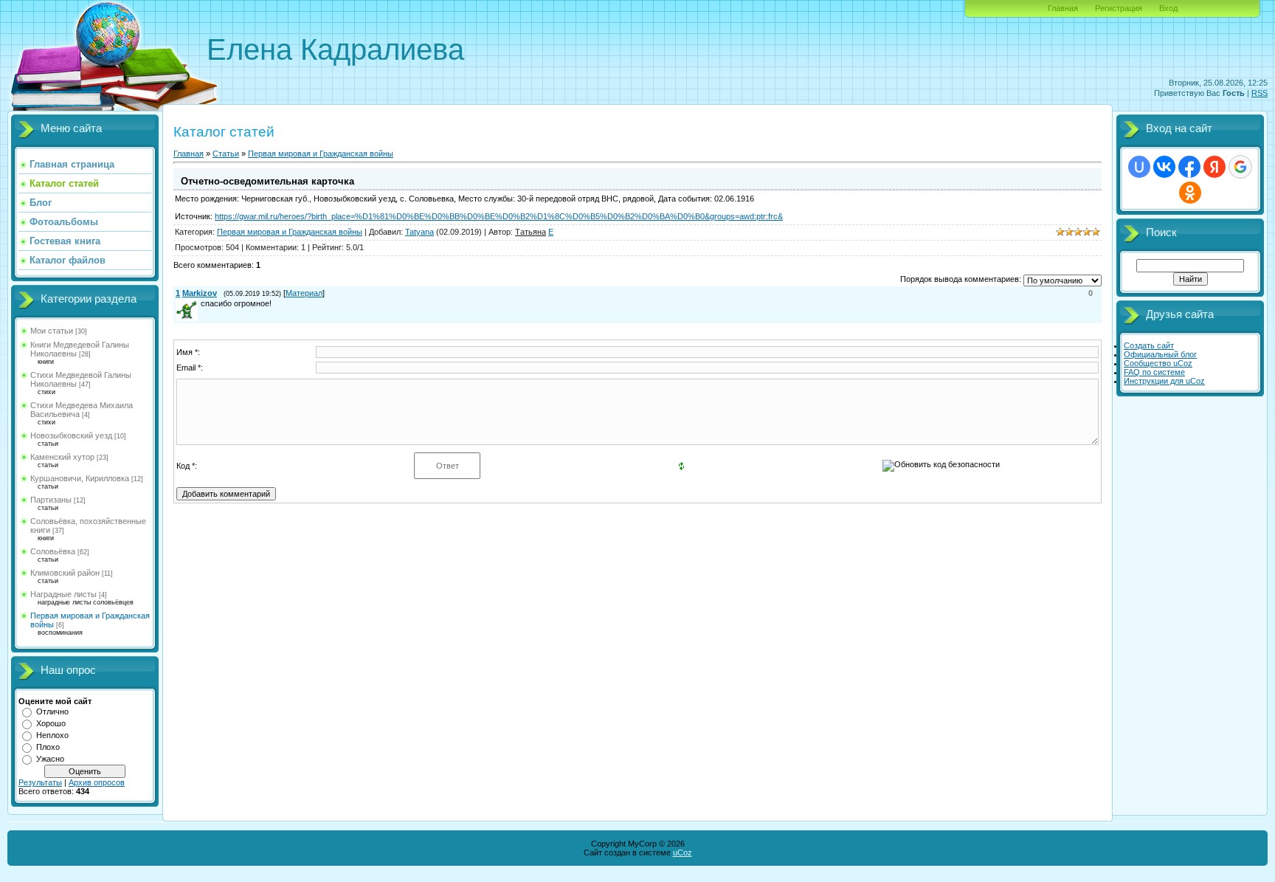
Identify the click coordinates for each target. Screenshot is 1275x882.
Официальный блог (1160, 354)
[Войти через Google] (1240, 167)
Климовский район (65, 572)
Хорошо (51, 723)
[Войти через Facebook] (1189, 167)
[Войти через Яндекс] (1214, 167)
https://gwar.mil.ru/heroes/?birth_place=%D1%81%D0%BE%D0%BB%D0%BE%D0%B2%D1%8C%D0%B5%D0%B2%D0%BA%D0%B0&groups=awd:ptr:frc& (499, 216)
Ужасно (50, 758)
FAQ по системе (1154, 372)
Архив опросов (97, 782)
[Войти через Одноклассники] (1190, 193)
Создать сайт (1149, 345)
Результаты (40, 782)
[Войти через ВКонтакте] (1164, 167)
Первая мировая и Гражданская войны (320, 153)
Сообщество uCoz (1158, 363)
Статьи (225, 153)
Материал (304, 293)
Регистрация (1118, 8)
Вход (1168, 8)
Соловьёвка (52, 551)
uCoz (682, 852)
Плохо (48, 747)
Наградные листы (63, 594)
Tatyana (419, 231)
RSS (1259, 93)
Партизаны (51, 499)
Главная (1063, 8)
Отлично (52, 711)
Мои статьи (51, 330)
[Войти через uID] (1139, 167)
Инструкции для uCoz (1164, 380)
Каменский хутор (62, 456)
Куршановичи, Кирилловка (79, 478)
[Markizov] (199, 303)
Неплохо (52, 735)
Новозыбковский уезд (71, 435)
